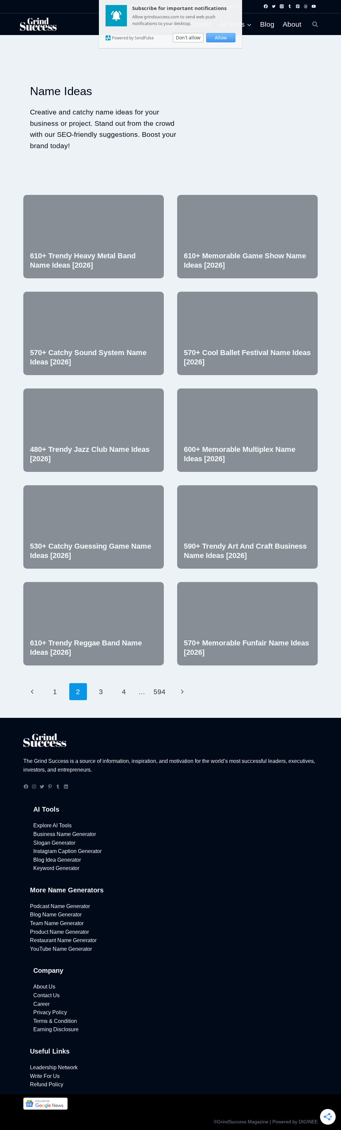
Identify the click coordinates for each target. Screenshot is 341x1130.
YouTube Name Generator (61, 949)
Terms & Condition (55, 1021)
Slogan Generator (54, 843)
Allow (221, 37)
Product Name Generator (59, 932)
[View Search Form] (315, 24)
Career (41, 1004)
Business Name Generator (64, 834)
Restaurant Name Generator (63, 940)
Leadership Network (54, 1067)
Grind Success (51, 761)
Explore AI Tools (52, 825)
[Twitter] (274, 6)
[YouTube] (314, 6)
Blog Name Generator (56, 914)
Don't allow (188, 37)
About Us (44, 987)
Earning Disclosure (56, 1029)
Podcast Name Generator (60, 906)
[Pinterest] (298, 6)
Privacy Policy (50, 1012)
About (292, 24)
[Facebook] (266, 6)
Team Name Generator (57, 923)
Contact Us (46, 995)
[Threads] (306, 6)
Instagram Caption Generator (67, 851)
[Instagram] (282, 6)
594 (160, 691)
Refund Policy (46, 1084)
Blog (267, 24)
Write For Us (45, 1076)
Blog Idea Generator (57, 860)
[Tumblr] (290, 6)
